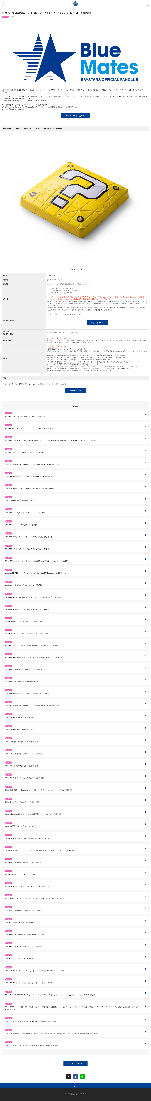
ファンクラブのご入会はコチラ (75, 116)
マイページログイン (97, 323)
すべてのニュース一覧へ (75, 1063)
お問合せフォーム (75, 391)
